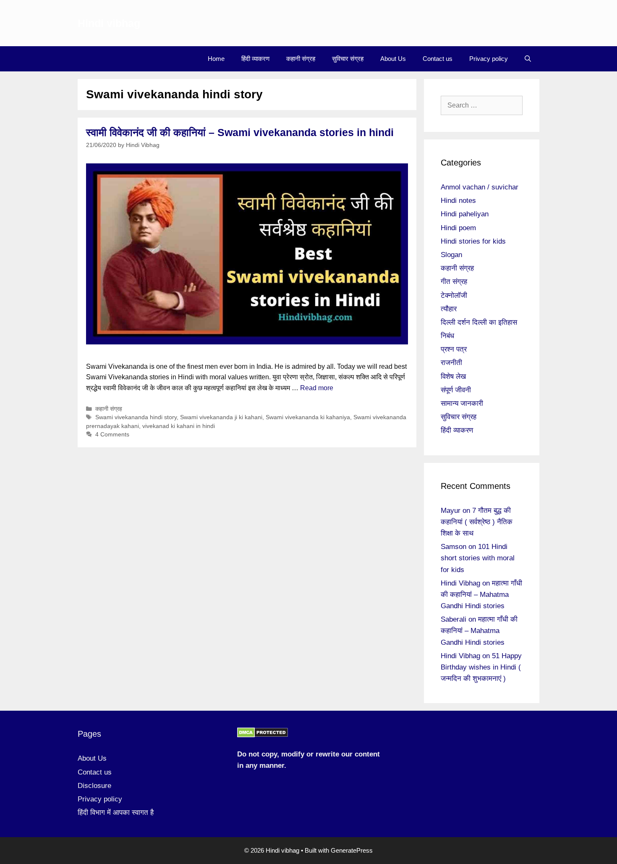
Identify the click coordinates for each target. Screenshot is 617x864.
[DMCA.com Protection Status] (262, 735)
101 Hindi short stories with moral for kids (478, 558)
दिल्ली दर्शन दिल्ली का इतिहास (479, 322)
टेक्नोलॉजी (454, 295)
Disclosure (94, 786)
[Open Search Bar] (527, 58)
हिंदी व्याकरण (255, 58)
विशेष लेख (453, 377)
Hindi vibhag (109, 23)
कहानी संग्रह (300, 58)
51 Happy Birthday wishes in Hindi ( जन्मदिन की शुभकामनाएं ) (481, 667)
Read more (316, 387)
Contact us (437, 58)
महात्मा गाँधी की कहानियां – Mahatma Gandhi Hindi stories (481, 594)
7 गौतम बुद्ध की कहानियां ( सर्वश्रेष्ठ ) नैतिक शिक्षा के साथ (476, 522)
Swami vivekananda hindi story (136, 417)
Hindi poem (458, 228)
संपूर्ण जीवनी (456, 390)
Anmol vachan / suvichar (479, 187)
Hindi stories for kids (473, 241)
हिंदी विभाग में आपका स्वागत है (116, 813)
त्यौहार (449, 309)
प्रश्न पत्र (454, 349)
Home (216, 58)
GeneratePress (352, 850)
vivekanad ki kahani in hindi (178, 426)
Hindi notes (458, 201)
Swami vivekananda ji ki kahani (221, 417)
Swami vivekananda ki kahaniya (308, 417)
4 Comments (112, 434)
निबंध (447, 336)
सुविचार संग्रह (347, 58)
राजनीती (451, 363)
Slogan (451, 255)
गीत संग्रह (454, 282)
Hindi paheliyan (465, 214)
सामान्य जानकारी (462, 403)
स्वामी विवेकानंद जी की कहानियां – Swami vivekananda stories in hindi (240, 132)
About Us (393, 58)
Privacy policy (488, 58)
